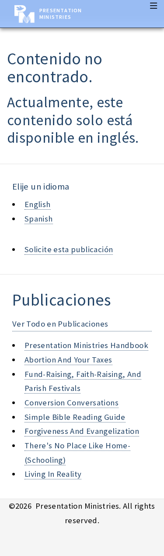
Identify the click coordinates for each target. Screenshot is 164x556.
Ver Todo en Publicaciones (60, 324)
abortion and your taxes (68, 360)
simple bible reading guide (75, 417)
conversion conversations (71, 403)
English (37, 204)
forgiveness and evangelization (81, 431)
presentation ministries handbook (86, 345)
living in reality (52, 474)
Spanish (38, 219)
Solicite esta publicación (68, 249)
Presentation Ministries (60, 13)
